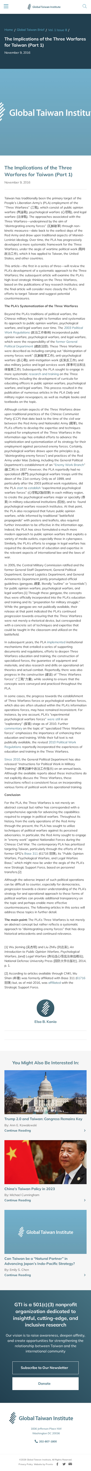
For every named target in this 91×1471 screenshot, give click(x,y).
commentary (13, 728)
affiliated (54, 983)
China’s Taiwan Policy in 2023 (29, 1189)
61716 (80, 978)
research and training (43, 374)
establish (34, 488)
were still (53, 719)
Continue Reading (17, 1130)
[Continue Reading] (85, 1130)
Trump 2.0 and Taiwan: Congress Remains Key (43, 1119)
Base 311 (31, 853)
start (19, 488)
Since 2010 (12, 759)
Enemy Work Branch (69, 465)
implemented (55, 642)
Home (8, 30)
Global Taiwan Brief (30, 30)
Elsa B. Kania (45, 1021)
